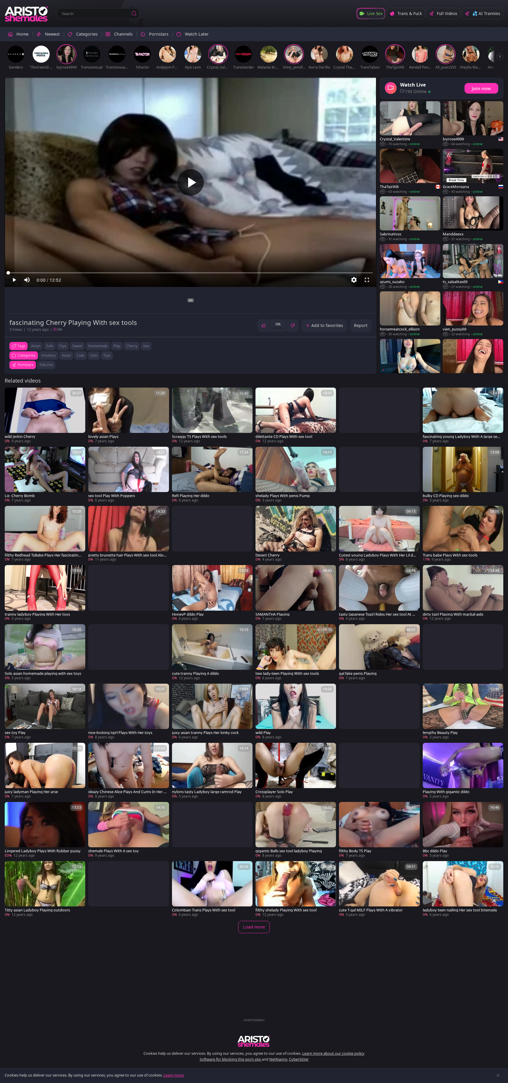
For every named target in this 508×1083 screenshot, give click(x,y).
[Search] (134, 14)
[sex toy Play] (45, 712)
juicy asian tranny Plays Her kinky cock (205, 733)
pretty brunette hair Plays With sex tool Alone (127, 555)
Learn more (173, 1075)
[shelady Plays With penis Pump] (295, 475)
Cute (80, 355)
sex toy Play (15, 733)
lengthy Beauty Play (440, 733)
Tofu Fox (46, 364)
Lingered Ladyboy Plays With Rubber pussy (43, 851)
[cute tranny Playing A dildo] (212, 652)
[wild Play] (295, 712)
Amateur (48, 355)
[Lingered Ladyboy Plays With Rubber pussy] (45, 830)
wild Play (263, 733)
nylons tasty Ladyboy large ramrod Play (207, 792)
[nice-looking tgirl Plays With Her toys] (128, 712)
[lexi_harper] (473, 361)
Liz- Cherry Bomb (20, 496)
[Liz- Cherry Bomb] (45, 475)
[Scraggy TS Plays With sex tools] (212, 416)
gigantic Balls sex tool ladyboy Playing (288, 851)
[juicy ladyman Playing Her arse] (45, 771)
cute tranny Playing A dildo (195, 673)
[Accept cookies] (498, 1075)
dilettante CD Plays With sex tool (283, 436)
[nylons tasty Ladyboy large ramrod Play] (212, 771)
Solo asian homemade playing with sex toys (43, 673)
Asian (66, 355)
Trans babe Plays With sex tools (450, 555)
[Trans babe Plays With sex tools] (463, 534)
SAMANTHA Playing (272, 614)
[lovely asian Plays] (128, 416)
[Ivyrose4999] (473, 124)
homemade (98, 345)
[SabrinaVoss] (410, 218)
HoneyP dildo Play (188, 614)
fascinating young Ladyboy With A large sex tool (461, 436)
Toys (107, 355)
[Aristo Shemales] (27, 13)
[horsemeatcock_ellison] (410, 313)
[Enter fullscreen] (367, 280)
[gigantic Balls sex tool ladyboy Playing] (295, 830)
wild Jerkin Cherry (20, 436)
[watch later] (11, 394)
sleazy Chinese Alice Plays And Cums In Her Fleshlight (127, 792)
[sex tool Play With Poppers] (128, 475)
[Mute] (27, 280)
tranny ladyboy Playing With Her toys (37, 614)
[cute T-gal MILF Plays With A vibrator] (379, 889)
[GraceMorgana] (473, 171)
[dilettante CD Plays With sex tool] (295, 416)
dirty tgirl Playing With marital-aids (453, 614)
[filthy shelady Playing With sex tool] (295, 889)
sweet (77, 345)
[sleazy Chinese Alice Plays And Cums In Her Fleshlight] (128, 771)
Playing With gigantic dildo (446, 792)
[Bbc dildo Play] (463, 830)
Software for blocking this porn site (231, 1059)
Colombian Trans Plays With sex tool (203, 910)
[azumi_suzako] (410, 266)
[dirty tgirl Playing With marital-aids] (463, 593)
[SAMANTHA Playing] (295, 593)
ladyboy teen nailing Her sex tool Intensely (460, 910)
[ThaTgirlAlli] (410, 171)
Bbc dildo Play (435, 851)
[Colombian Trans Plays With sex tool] (212, 889)
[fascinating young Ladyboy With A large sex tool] (463, 416)
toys (62, 345)
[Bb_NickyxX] (410, 361)
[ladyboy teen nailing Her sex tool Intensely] (463, 889)
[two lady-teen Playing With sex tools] (295, 652)
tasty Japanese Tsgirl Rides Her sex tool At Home (378, 614)
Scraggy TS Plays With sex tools (199, 436)
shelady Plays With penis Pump (282, 496)
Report (360, 325)
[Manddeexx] (473, 218)
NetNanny (278, 1059)
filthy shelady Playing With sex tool (286, 910)
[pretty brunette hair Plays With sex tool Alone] (128, 534)
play (116, 345)
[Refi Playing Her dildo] (212, 475)
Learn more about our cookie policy (333, 1053)
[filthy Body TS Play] (379, 830)
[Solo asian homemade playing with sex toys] (45, 652)
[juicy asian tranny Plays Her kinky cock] (212, 712)
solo (49, 345)
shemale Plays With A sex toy (113, 851)
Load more (254, 927)
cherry (131, 345)
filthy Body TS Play (355, 851)
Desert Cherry (267, 555)
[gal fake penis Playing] (379, 652)
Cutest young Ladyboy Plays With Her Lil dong (377, 555)
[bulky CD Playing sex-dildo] (463, 475)
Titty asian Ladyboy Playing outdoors (37, 910)
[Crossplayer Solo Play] (295, 771)
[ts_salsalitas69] (473, 266)
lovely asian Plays (103, 436)
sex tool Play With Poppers (111, 496)
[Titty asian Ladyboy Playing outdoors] (45, 889)
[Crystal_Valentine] (410, 124)
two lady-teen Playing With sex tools (287, 673)
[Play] (190, 182)
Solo (93, 355)
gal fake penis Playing (358, 673)
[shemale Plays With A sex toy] (128, 830)
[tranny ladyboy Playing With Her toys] (45, 593)
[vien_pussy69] (473, 313)
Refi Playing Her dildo (190, 496)
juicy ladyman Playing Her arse (31, 792)
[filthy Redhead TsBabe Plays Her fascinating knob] (45, 534)
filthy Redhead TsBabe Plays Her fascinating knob (43, 555)
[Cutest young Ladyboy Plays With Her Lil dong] (379, 534)
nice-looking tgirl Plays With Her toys (120, 733)
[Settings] (354, 280)
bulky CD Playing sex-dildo (446, 496)
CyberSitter (299, 1059)
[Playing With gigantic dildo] (463, 771)
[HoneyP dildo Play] (212, 593)
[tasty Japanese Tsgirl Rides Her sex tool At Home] (379, 593)
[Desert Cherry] (295, 534)
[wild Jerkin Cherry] (45, 416)
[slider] (190, 272)
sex (146, 345)
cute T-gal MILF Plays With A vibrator (371, 910)
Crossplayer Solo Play (274, 792)
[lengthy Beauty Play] (463, 712)
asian (35, 345)
